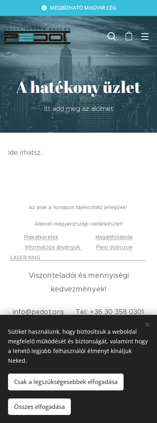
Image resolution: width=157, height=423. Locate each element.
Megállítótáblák (114, 237)
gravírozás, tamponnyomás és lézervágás (94, 258)
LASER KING (26, 258)
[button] (112, 36)
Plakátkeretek (41, 237)
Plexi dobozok (114, 247)
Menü (145, 36)
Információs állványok (53, 247)
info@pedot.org (38, 312)
